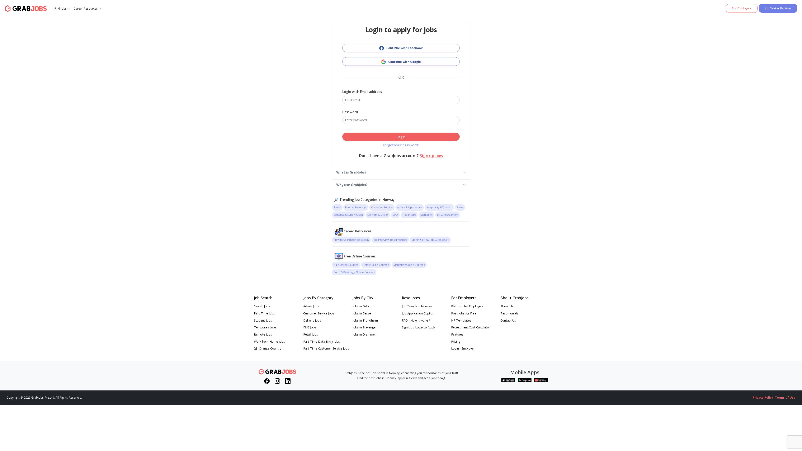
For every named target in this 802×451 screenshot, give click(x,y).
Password (350, 112)
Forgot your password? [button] (401, 145)
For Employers (741, 8)
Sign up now (431, 155)
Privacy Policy (763, 397)
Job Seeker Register (778, 8)
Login (401, 136)
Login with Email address (362, 91)
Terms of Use (785, 397)
